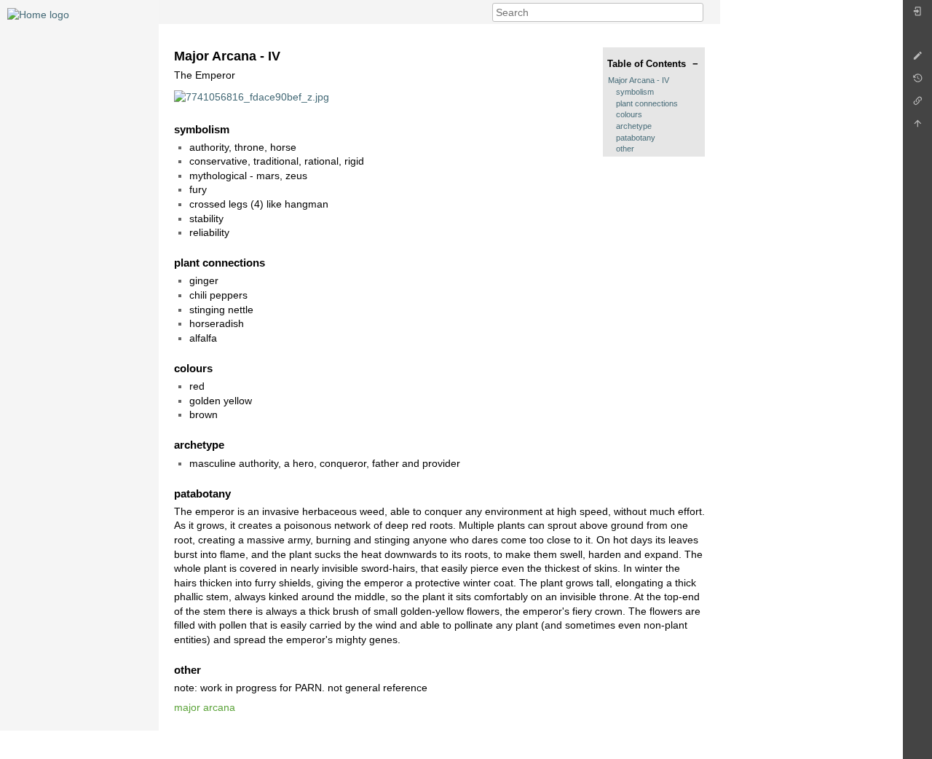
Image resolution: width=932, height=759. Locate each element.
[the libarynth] (38, 14)
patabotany (635, 137)
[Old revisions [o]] (917, 82)
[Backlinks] (917, 104)
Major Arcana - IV (638, 80)
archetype (634, 126)
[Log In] (917, 15)
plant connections (647, 103)
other (625, 148)
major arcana (204, 707)
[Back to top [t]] (917, 127)
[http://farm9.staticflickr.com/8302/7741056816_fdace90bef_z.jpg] (251, 96)
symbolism (635, 91)
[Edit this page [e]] (917, 59)
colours (629, 114)
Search (696, 12)
